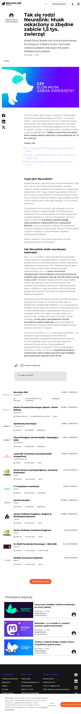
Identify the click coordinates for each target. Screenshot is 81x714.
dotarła (48, 333)
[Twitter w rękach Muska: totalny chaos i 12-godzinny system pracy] (18, 647)
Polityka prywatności (10, 679)
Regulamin (6, 682)
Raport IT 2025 (27, 689)
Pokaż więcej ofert (40, 581)
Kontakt (5, 689)
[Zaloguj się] (72, 4)
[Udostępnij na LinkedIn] (3, 121)
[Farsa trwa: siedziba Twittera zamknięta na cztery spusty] (18, 610)
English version (8, 693)
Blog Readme (26, 686)
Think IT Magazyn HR (51, 686)
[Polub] (16, 365)
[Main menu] (78, 4)
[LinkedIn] (76, 681)
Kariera (4, 686)
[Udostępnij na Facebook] (3, 115)
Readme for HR (49, 682)
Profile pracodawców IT (30, 682)
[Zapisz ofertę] (75, 398)
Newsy (6, 61)
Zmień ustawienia (52, 704)
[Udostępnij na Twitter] (3, 127)
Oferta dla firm (48, 679)
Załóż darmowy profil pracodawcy (56, 689)
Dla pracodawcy (59, 4)
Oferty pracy (26, 679)
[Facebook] (76, 674)
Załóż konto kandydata (30, 693)
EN (46, 4)
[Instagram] (76, 687)
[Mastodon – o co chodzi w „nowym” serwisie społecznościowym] (18, 629)
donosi (31, 257)
